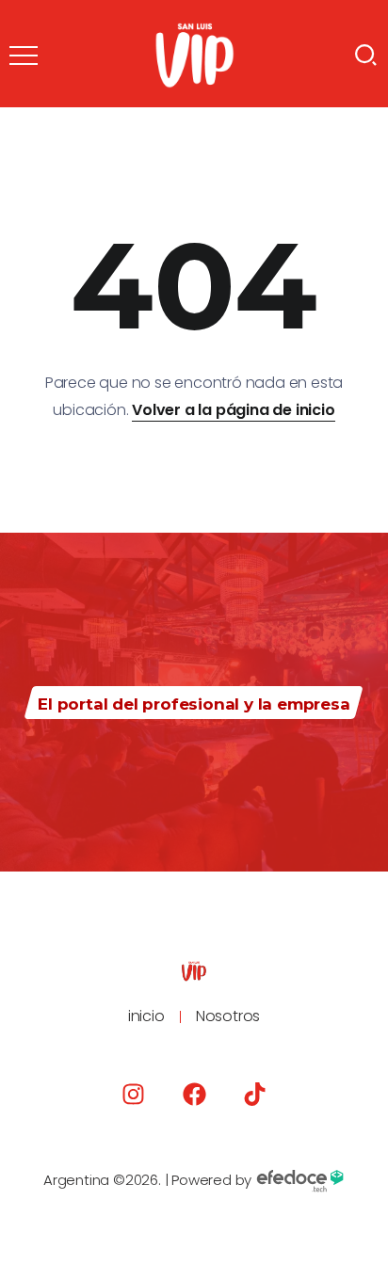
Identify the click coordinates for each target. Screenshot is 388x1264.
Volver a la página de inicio (233, 410)
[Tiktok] (255, 1094)
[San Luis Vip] (194, 54)
